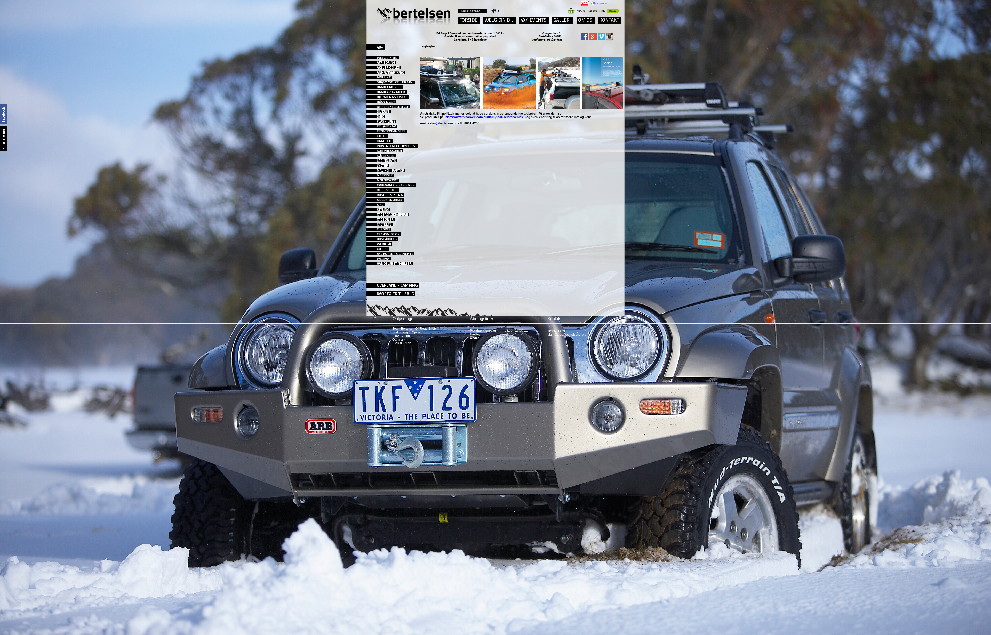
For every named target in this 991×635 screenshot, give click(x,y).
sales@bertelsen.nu (442, 123)
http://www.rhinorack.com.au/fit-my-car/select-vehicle (484, 117)
